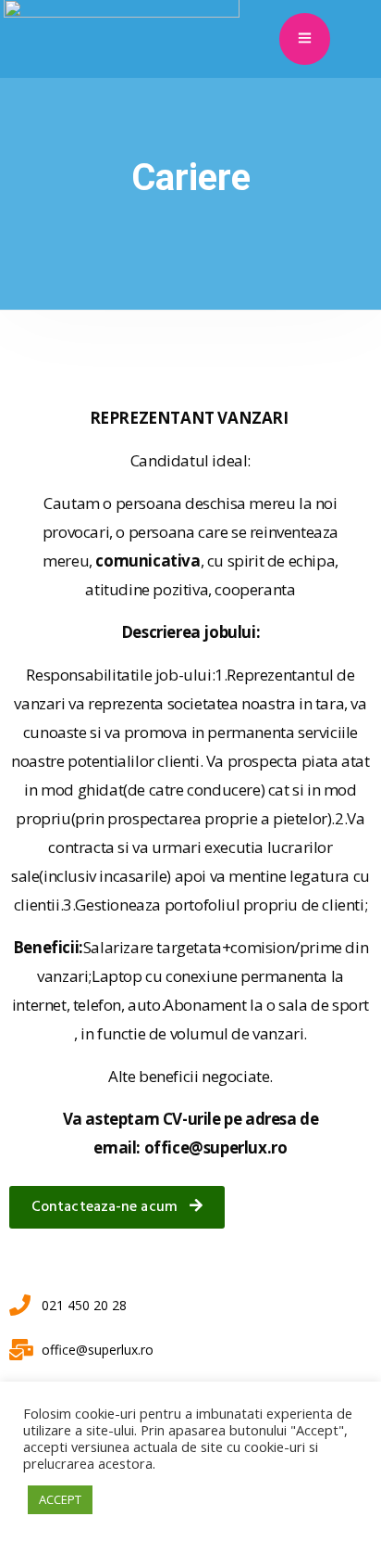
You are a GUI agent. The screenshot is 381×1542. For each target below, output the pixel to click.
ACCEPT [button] (60, 1499)
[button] (117, 1207)
